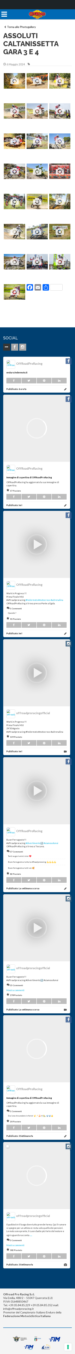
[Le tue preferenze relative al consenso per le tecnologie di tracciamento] (68, 1347)
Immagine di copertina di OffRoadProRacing (29, 477)
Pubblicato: (16, 389)
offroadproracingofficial (33, 713)
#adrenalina (57, 600)
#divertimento (33, 843)
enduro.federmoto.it (16, 372)
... (31, 1234)
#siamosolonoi (51, 843)
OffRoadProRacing (29, 363)
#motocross (44, 600)
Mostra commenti (15, 990)
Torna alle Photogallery (21, 27)
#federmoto (32, 600)
